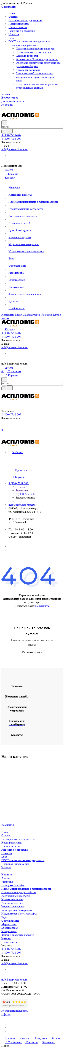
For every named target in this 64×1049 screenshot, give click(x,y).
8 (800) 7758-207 (11, 135)
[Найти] (10, 131)
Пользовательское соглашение (34, 52)
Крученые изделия (12, 906)
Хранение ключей (12, 899)
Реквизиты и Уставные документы (37, 59)
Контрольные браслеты (15, 895)
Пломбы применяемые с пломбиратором (26, 888)
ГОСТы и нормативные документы (30, 41)
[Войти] (3, 426)
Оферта (5, 1014)
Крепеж (6, 938)
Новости (14, 34)
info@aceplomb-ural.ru (14, 149)
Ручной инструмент (13, 903)
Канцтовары (9, 931)
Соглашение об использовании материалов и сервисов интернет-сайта (36, 77)
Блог (11, 38)
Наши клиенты (18, 27)
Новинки (7, 874)
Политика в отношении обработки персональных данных (37, 85)
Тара (4, 917)
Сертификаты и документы (25, 20)
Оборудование (10, 920)
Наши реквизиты (19, 23)
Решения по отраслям (22, 30)
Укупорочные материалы (16, 910)
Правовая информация (23, 45)
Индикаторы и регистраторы (19, 913)
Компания (7, 824)
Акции (5, 878)
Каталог (6, 867)
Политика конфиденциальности (35, 48)
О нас (12, 13)
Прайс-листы (9, 942)
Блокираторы (9, 927)
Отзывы (13, 16)
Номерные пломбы (13, 885)
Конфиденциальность (14, 1010)
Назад (21, 487)
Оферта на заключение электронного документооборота (38, 64)
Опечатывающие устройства (18, 892)
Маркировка (9, 924)
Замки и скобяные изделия (17, 934)
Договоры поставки (28, 70)
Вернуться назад (24, 605)
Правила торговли (27, 55)
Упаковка (7, 881)
